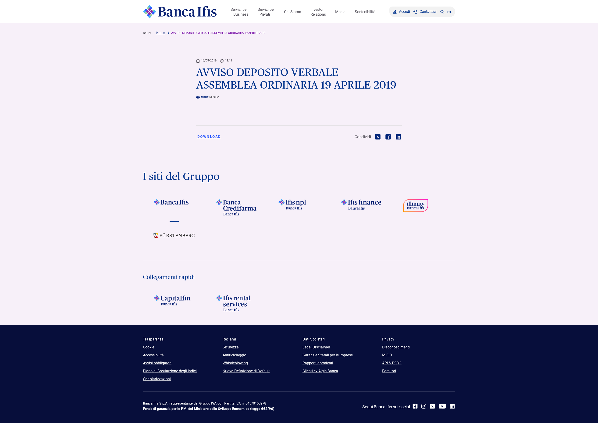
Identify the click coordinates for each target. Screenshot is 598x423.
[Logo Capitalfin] (174, 303)
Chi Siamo (292, 12)
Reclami (229, 339)
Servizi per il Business (239, 12)
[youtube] (442, 406)
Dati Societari (314, 339)
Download (209, 137)
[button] (442, 12)
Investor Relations (318, 12)
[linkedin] (452, 406)
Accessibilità (153, 355)
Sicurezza (231, 347)
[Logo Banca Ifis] (180, 11)
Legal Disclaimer (316, 347)
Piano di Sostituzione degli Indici (170, 371)
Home (160, 33)
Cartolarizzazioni (157, 379)
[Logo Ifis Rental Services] (236, 303)
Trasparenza (153, 339)
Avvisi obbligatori (157, 363)
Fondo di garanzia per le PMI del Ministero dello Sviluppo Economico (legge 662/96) (208, 409)
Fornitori (389, 371)
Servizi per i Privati (266, 12)
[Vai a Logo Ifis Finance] (361, 207)
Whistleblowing (235, 363)
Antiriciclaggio (234, 355)
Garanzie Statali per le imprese (328, 355)
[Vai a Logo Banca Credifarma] (236, 207)
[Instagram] (424, 406)
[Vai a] (299, 207)
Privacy (388, 339)
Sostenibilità (365, 12)
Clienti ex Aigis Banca (320, 371)
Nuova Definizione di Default (246, 371)
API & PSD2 (391, 363)
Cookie (148, 347)
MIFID (387, 355)
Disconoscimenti (396, 347)
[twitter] (432, 406)
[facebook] (415, 406)
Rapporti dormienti (318, 363)
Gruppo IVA (208, 403)
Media (340, 12)
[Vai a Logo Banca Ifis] (174, 207)
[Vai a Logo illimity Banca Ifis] (424, 207)
